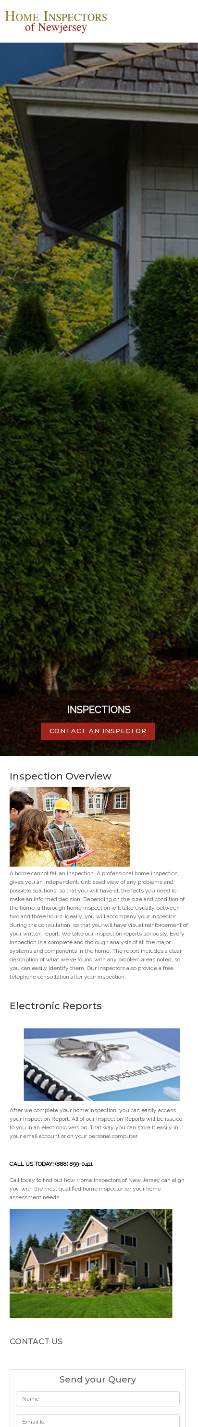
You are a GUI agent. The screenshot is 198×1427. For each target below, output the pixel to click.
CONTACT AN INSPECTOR (98, 731)
